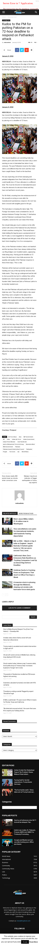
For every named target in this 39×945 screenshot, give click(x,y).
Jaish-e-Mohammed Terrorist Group (13, 444)
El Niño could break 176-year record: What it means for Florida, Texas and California (20, 701)
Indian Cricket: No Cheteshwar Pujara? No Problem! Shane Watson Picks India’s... (24, 772)
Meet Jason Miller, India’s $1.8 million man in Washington (23, 521)
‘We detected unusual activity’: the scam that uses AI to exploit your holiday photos (19, 709)
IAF (4, 439)
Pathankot (29, 449)
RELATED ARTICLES (9, 513)
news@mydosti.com (23, 921)
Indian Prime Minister (9, 442)
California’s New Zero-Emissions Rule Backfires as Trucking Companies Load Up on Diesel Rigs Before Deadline (25, 560)
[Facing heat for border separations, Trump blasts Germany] (7, 782)
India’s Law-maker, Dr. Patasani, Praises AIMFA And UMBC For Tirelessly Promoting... (24, 832)
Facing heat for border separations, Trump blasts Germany (23, 782)
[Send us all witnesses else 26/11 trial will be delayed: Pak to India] (7, 822)
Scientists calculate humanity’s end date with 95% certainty (19, 684)
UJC (18, 451)
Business (5, 524)
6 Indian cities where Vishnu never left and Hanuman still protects (17, 639)
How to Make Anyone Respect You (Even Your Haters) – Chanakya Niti (18, 630)
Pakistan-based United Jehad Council (13, 449)
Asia (20, 437)
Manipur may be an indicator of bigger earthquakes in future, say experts (29, 479)
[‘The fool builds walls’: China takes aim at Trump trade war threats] (7, 792)
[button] (36, 12)
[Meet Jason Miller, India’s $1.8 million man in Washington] (7, 521)
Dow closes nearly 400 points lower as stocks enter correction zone (10, 478)
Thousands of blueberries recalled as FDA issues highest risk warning (19, 675)
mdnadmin (7, 42)
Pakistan (17, 446)
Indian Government (28, 439)
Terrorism (12, 451)
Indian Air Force (16, 439)
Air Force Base (12, 437)
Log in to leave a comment (19, 608)
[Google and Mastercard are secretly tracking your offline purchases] (7, 842)
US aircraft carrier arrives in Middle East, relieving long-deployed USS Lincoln (19, 656)
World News (25, 451)
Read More (33, 942)
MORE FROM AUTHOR (26, 513)
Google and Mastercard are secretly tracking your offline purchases (24, 842)
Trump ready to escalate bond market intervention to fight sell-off (19, 647)
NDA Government (8, 446)
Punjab (5, 451)
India (8, 439)
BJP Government (28, 437)
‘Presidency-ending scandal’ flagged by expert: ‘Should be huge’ (18, 692)
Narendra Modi (30, 444)
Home (4, 17)
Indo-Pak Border (22, 442)
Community (6, 533)
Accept (25, 942)
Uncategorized (12, 17)
